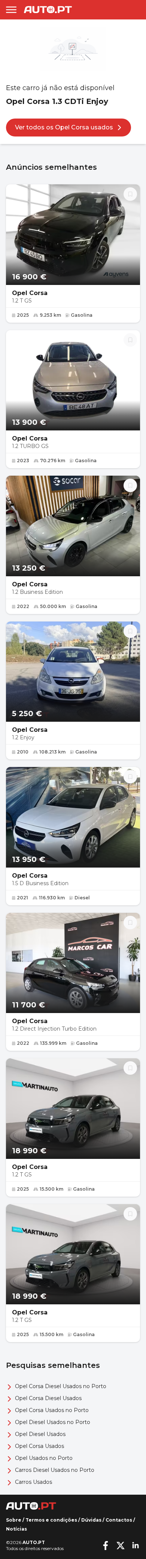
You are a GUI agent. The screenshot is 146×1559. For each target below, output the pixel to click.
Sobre (13, 1520)
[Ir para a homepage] (48, 9)
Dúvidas (91, 1520)
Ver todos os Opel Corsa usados (64, 127)
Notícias (16, 1529)
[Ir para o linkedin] (135, 1545)
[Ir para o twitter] (120, 1545)
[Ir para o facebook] (105, 1545)
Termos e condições (51, 1520)
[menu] (11, 9)
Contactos (119, 1520)
